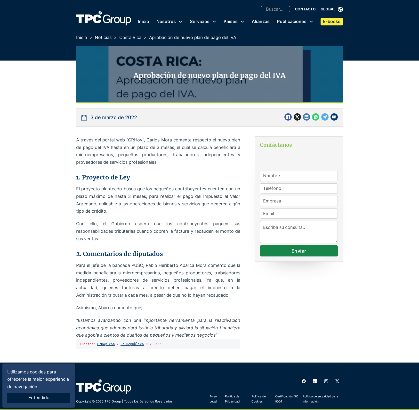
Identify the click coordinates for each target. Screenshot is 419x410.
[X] (297, 117)
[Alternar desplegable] (340, 9)
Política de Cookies (258, 399)
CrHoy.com (106, 344)
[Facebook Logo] (303, 381)
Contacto (305, 9)
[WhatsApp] (315, 117)
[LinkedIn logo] (315, 381)
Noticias (103, 37)
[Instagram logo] (326, 381)
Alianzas (261, 21)
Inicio (143, 21)
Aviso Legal (213, 399)
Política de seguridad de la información (320, 399)
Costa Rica (130, 37)
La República (132, 344)
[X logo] (337, 381)
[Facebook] (288, 117)
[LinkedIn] (306, 117)
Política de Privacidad (232, 399)
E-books (331, 21)
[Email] (334, 117)
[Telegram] (325, 117)
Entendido (38, 397)
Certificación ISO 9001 (286, 399)
